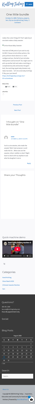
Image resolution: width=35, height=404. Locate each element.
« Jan (3, 363)
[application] (17, 249)
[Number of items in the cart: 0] (4, 264)
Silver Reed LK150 (8, 281)
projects (26, 18)
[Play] (5, 256)
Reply (29, 163)
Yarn (7, 20)
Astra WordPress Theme (24, 399)
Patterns (20, 18)
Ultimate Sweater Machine (11, 285)
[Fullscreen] (30, 256)
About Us (6, 389)
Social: (5, 319)
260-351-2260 (6, 307)
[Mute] (27, 256)
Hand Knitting (6, 277)
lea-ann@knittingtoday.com (11, 309)
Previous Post (17, 105)
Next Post (17, 110)
